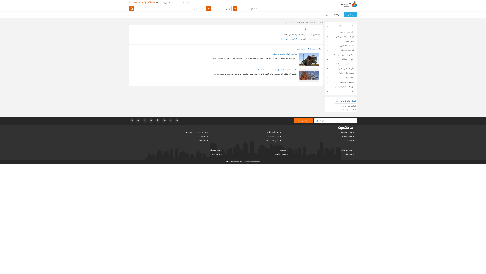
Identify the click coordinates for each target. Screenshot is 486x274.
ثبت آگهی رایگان (273, 132)
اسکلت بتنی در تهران (348, 106)
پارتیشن (283, 150)
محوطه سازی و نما (346, 73)
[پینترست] (157, 120)
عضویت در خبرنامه (303, 120)
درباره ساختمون (346, 132)
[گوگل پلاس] (164, 120)
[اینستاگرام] (132, 120)
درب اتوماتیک (215, 150)
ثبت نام (203, 136)
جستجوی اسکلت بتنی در (300, 39)
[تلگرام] (138, 120)
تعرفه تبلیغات (347, 136)
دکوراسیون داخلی (347, 31)
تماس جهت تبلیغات (272, 140)
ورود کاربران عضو (273, 136)
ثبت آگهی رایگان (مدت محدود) (142, 2)
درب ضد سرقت (346, 150)
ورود (165, 2)
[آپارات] (170, 120)
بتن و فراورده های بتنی (345, 36)
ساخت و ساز (349, 77)
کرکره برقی (216, 154)
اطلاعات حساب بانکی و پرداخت (195, 132)
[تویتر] (151, 120)
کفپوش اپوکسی (280, 154)
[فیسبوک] (145, 120)
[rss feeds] (177, 120)
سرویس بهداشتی (347, 59)
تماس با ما (186, 2)
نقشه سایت (202, 140)
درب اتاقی (348, 154)
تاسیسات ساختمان (346, 82)
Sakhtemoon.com (254, 162)
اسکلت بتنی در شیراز (348, 109)
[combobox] (245, 8)
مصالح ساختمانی (347, 45)
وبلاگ (349, 140)
